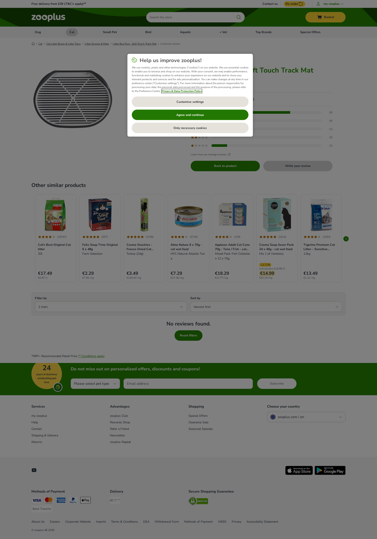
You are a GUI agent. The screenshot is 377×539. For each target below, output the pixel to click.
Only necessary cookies (190, 128)
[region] (190, 95)
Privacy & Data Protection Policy (182, 91)
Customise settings (190, 102)
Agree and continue (190, 115)
